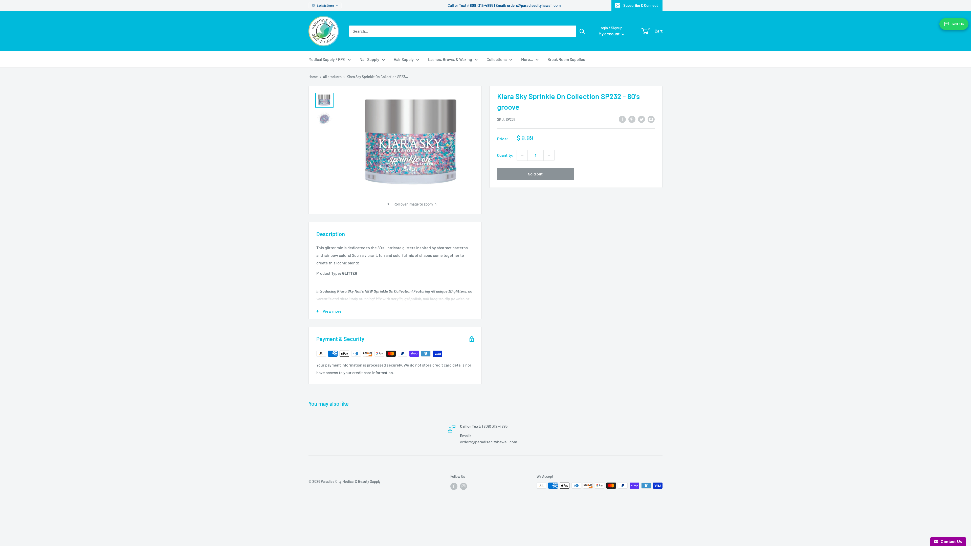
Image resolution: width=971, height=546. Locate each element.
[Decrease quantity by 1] (522, 155)
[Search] (582, 31)
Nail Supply (369, 59)
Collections (497, 59)
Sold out (535, 173)
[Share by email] (651, 119)
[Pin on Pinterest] (631, 119)
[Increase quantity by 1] (549, 155)
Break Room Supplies (566, 59)
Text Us (957, 24)
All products (332, 77)
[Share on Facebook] (622, 119)
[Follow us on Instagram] (463, 486)
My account (609, 33)
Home (313, 77)
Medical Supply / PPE (326, 59)
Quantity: (505, 155)
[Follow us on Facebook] (453, 486)
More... (527, 59)
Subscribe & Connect (640, 5)
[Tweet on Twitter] (641, 119)
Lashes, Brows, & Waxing (450, 59)
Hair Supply (404, 59)
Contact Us (950, 541)
